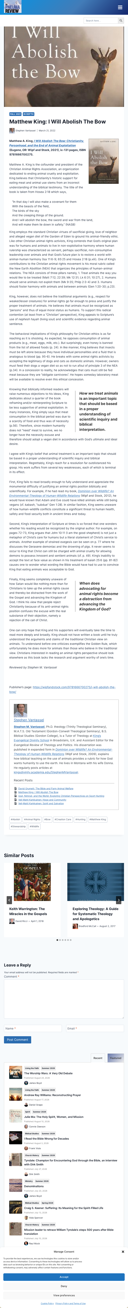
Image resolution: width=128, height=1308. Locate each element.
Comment (11, 976)
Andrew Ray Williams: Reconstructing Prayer (52, 1095)
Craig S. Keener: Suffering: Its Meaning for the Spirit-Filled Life (63, 1208)
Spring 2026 (47, 1203)
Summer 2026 (48, 1068)
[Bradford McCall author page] (75, 926)
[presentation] (32, 882)
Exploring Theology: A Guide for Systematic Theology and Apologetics (95, 914)
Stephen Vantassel (26, 130)
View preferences (64, 1295)
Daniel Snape (36, 1104)
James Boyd (35, 1083)
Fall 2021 (15, 114)
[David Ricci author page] (12, 921)
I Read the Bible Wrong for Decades (46, 1138)
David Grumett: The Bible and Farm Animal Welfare (45, 788)
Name (11, 1028)
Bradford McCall (87, 926)
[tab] (57, 940)
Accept (64, 1277)
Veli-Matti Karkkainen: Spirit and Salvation (41, 803)
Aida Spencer (36, 1217)
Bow (47, 819)
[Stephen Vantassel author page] (12, 130)
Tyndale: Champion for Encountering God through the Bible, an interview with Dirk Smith (70, 1162)
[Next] (118, 900)
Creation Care (63, 819)
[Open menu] (120, 7)
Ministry (28, 1181)
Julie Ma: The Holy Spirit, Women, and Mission (54, 1116)
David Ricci (22, 921)
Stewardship (18, 826)
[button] (123, 1251)
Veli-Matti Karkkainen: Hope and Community (42, 799)
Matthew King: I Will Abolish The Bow (38, 792)
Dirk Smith (34, 1174)
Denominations (34, 1186)
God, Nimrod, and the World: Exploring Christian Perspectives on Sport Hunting (61, 795)
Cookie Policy (47, 1303)
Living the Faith (32, 1068)
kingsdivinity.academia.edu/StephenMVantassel (46, 772)
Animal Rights (32, 819)
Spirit (27, 1112)
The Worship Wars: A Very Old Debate (48, 1073)
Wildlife (34, 826)
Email (72, 1028)
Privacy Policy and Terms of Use (71, 1303)
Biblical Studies (32, 1133)
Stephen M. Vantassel (29, 726)
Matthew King (98, 819)
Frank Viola (35, 1148)
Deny (64, 1286)
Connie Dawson (37, 1126)
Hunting (80, 819)
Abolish (15, 819)
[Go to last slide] (9, 900)
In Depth (29, 114)
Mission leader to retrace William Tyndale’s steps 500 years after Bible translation (69, 1231)
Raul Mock (34, 1243)
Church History (32, 1155)
